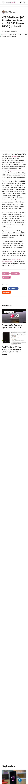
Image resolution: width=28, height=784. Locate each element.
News (6, 773)
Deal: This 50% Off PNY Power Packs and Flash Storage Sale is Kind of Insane (11, 350)
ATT (6, 273)
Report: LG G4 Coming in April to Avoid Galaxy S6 (12, 326)
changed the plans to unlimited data (13, 171)
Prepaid (7, 277)
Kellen (9, 11)
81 (6, 31)
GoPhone (16, 273)
